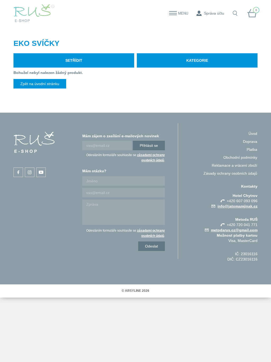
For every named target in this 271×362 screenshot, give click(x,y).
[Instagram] (29, 172)
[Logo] (34, 13)
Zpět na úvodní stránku (39, 84)
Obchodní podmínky (240, 157)
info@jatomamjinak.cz (238, 206)
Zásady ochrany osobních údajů (230, 173)
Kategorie (197, 60)
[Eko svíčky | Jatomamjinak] (34, 142)
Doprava (250, 141)
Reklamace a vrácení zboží (234, 165)
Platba (252, 149)
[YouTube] (41, 172)
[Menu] (173, 13)
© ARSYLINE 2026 (135, 291)
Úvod (253, 133)
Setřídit (73, 60)
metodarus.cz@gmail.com (234, 230)
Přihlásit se (149, 145)
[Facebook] (18, 172)
